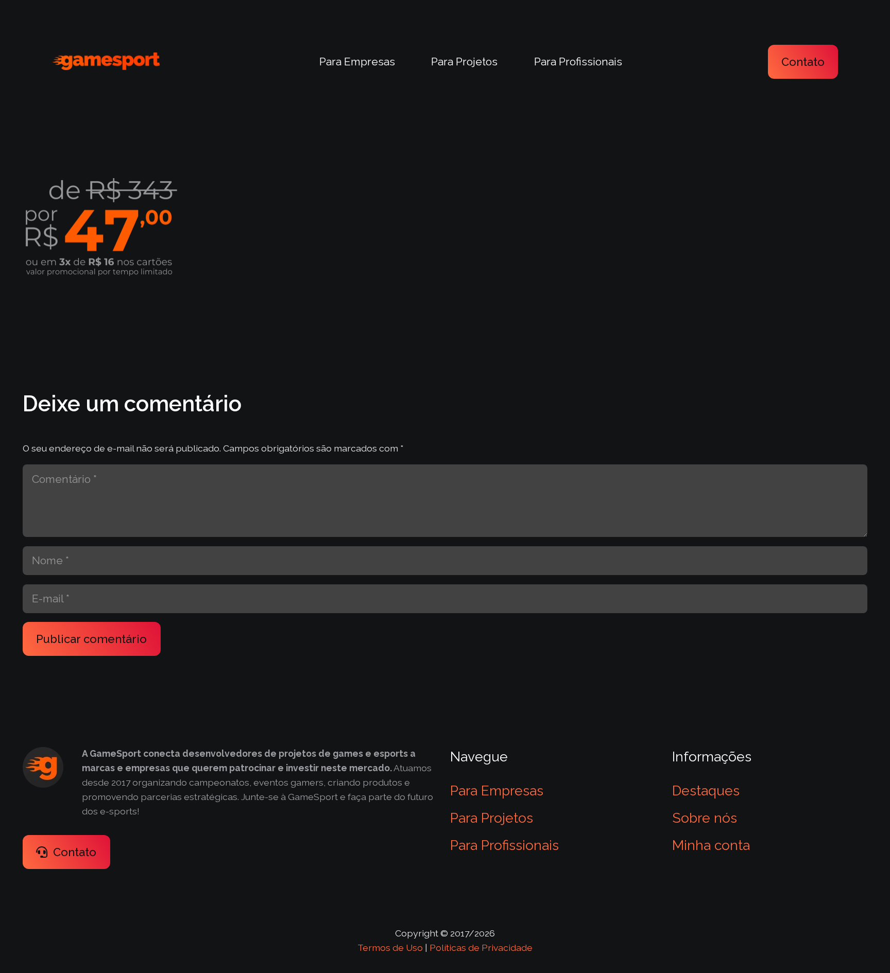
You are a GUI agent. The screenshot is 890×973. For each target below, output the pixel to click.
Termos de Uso (390, 947)
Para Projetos (491, 818)
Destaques (706, 790)
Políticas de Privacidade (481, 947)
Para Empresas (496, 790)
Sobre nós (704, 818)
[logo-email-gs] (106, 62)
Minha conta (711, 845)
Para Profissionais (504, 845)
